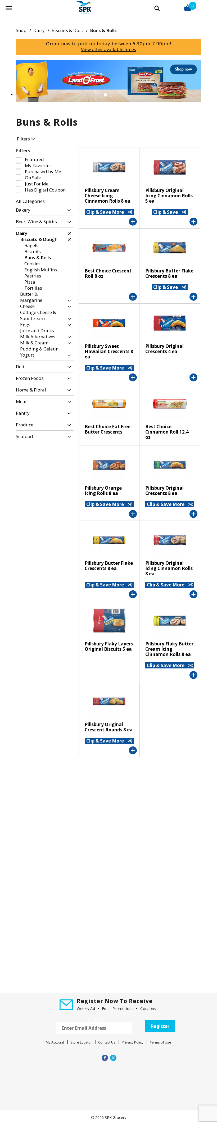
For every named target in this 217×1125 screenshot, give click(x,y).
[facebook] (104, 1058)
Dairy (39, 30)
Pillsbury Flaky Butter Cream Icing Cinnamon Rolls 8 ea (169, 649)
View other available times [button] (108, 49)
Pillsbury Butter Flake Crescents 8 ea (169, 273)
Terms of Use (160, 1042)
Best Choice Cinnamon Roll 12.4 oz (167, 431)
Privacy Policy (132, 1042)
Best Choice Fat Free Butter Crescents (107, 429)
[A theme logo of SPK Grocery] (77, 10)
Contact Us (106, 1042)
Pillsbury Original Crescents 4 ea (164, 348)
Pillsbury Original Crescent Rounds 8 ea (109, 727)
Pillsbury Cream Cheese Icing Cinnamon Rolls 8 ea (107, 195)
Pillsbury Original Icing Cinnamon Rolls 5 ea (169, 195)
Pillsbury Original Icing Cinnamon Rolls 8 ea (169, 568)
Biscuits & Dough (69, 30)
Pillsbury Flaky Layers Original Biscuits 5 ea (109, 646)
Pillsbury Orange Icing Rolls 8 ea (103, 490)
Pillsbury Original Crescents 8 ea (164, 490)
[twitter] (112, 1058)
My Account (55, 1042)
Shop (21, 30)
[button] (108, 81)
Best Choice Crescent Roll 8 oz (108, 273)
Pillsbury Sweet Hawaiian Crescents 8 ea (109, 351)
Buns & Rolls (103, 30)
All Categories (30, 201)
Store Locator (81, 1042)
